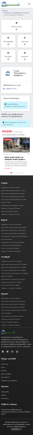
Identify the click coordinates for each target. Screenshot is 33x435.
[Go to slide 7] (19, 172)
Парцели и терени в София (10, 214)
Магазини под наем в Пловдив (11, 282)
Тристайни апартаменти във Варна (13, 233)
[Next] (28, 154)
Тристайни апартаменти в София (12, 196)
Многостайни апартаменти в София (13, 199)
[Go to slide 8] (20, 172)
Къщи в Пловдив (6, 276)
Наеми (3, 395)
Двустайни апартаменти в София (12, 193)
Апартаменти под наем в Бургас (12, 316)
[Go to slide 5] (16, 172)
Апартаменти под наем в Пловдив (13, 279)
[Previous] (4, 154)
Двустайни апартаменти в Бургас (13, 304)
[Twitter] (7, 351)
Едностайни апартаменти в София (13, 190)
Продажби (5, 392)
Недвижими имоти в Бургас (10, 298)
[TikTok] (17, 351)
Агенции (4, 364)
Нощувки (5, 398)
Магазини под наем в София (10, 208)
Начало (5, 10)
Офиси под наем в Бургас (9, 322)
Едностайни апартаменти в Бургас (13, 301)
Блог (3, 367)
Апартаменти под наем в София (12, 205)
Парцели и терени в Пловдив (11, 288)
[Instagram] (12, 351)
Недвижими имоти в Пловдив (11, 261)
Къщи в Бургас (6, 313)
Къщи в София (6, 202)
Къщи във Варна (6, 239)
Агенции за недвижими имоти (16, 13)
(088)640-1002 (11, 89)
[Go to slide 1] (9, 172)
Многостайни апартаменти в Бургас (14, 310)
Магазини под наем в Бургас (10, 319)
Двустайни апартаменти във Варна (13, 230)
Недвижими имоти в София (10, 187)
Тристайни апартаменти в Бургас (13, 307)
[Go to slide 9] (22, 172)
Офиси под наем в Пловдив (10, 285)
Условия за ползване (9, 380)
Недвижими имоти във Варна (11, 224)
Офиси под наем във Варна (10, 248)
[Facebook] (2, 351)
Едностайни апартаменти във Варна (13, 227)
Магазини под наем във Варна (11, 245)
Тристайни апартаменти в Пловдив (13, 270)
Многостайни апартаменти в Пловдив (14, 273)
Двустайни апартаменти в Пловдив (13, 267)
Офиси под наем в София (9, 211)
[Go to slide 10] (23, 172)
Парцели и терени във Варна (11, 251)
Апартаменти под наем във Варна (12, 242)
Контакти (5, 377)
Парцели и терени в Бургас (10, 325)
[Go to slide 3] (13, 172)
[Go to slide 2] (11, 172)
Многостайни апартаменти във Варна (14, 236)
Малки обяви (6, 374)
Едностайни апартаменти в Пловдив (14, 264)
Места (4, 371)
